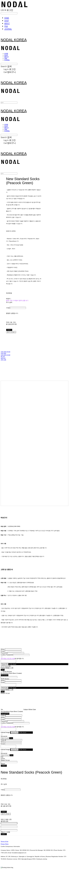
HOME (6, 17)
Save (11, 738)
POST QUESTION (5, 713)
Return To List (4, 738)
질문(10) (3, 358)
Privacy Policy (5, 844)
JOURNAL (8, 29)
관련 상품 (3, 359)
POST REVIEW (4, 675)
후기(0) (3, 356)
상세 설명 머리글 (5, 351)
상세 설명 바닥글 (5, 355)
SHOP (6, 20)
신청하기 (3, 834)
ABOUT (7, 23)
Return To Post (4, 755)
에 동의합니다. (12, 658)
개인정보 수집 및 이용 (8, 658)
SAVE (2, 669)
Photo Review (7, 671)
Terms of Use (4, 841)
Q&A (6, 26)
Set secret (4, 736)
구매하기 (3, 765)
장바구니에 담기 (5, 814)
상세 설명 (3, 353)
